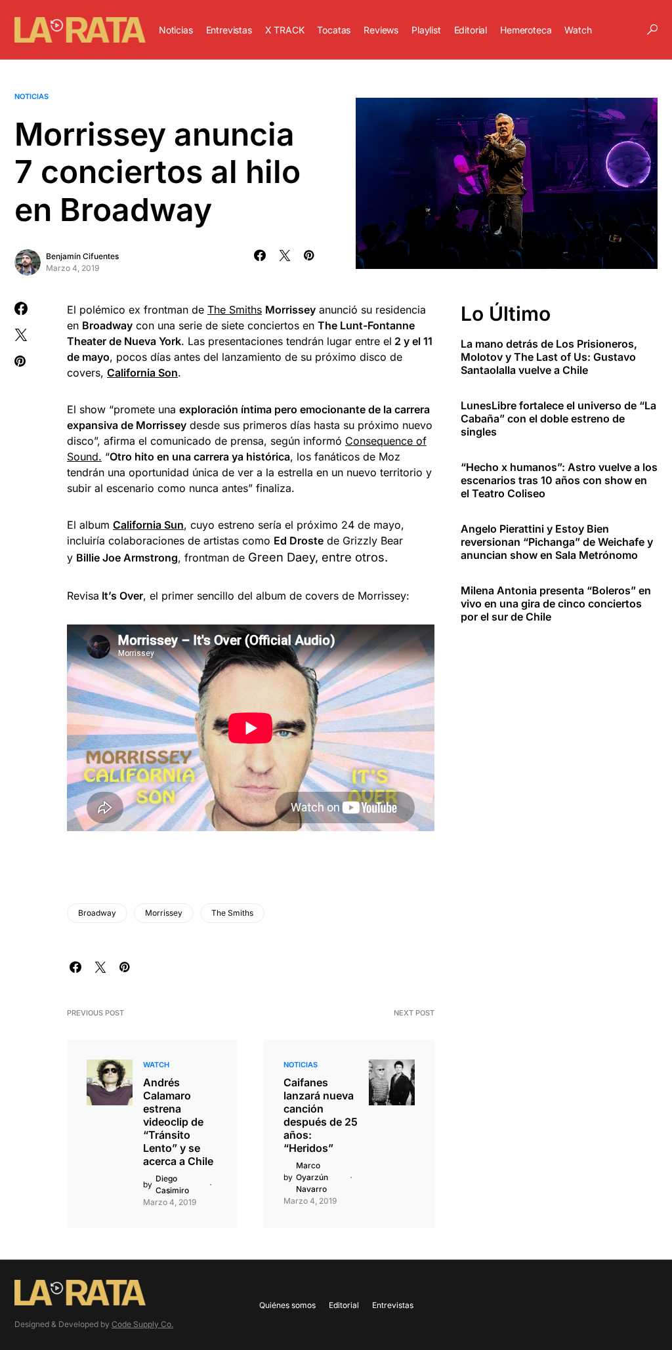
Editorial (344, 1305)
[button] (652, 29)
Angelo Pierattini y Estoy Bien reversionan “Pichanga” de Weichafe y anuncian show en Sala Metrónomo (557, 542)
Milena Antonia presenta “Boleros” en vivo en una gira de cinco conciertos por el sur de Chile (556, 603)
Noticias (31, 96)
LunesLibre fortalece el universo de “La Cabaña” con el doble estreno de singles (558, 418)
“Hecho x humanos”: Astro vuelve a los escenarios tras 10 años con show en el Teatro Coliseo (559, 480)
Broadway (97, 913)
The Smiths (234, 309)
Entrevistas (392, 1305)
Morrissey (163, 913)
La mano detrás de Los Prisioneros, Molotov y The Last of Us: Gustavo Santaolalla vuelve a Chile (549, 357)
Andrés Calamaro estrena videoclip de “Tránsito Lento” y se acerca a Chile (178, 1122)
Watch (156, 1064)
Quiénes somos (287, 1305)
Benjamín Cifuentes (82, 256)
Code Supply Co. (142, 1324)
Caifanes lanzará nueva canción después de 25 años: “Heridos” (321, 1115)
